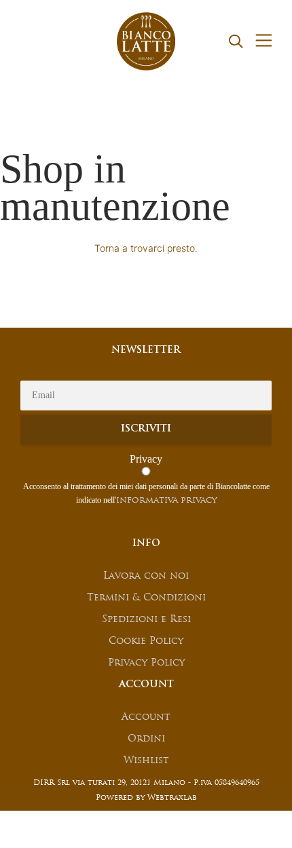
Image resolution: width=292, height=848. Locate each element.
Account (146, 717)
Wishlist (146, 761)
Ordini (146, 739)
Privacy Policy (146, 663)
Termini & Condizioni (146, 598)
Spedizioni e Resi (146, 620)
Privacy (146, 459)
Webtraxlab (172, 798)
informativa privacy (166, 500)
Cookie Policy (146, 641)
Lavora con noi (146, 576)
